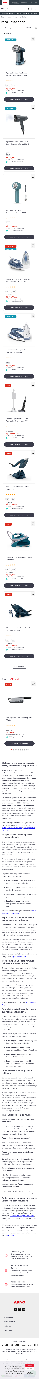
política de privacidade (14, 1373)
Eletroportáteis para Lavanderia (22, 1216)
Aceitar (30, 1365)
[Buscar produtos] (28, 9)
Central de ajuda (17, 1251)
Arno (9, 17)
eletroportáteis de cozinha (12, 828)
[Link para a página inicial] (3, 17)
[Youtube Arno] (24, 1309)
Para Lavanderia (19, 17)
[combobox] (18, 9)
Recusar (29, 1368)
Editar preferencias (30, 1372)
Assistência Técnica (18, 1282)
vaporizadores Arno (19, 956)
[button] (7, 85)
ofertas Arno (9, 1235)
